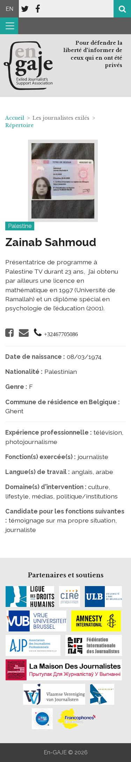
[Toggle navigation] (9, 25)
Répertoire (19, 125)
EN (9, 9)
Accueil (14, 118)
